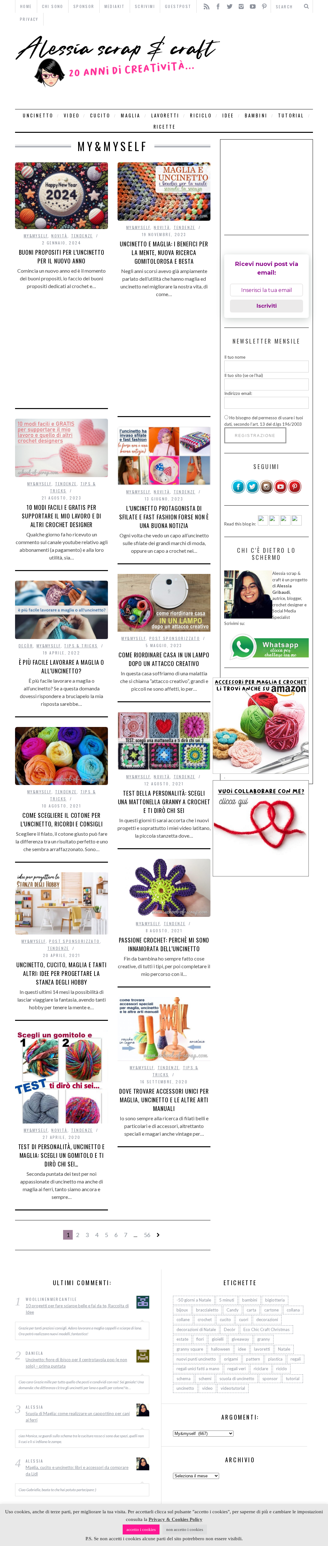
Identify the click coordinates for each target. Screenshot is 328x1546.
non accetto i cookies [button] (184, 1529)
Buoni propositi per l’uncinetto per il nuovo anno (61, 256)
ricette (164, 126)
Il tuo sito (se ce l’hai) (243, 375)
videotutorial (233, 1388)
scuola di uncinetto (236, 1378)
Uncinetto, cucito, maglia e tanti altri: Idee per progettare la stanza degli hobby (61, 973)
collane (183, 1319)
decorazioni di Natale (196, 1329)
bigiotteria (275, 1300)
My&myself (36, 235)
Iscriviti (267, 306)
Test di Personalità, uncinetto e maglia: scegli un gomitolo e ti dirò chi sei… (61, 1155)
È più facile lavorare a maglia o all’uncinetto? (61, 666)
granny (263, 1339)
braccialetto (207, 1309)
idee (228, 115)
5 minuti (226, 1300)
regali (296, 1359)
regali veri (236, 1368)
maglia (130, 115)
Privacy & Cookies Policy (175, 1519)
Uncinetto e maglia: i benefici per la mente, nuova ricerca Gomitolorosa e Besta (164, 252)
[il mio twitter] (252, 492)
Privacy (29, 19)
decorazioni (267, 1319)
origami (231, 1359)
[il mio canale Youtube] (281, 492)
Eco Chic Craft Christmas (266, 1329)
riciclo (200, 115)
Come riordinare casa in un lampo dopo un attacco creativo (164, 659)
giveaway (240, 1339)
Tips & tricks (81, 645)
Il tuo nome (234, 357)
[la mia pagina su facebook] (238, 492)
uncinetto (38, 115)
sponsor (270, 1378)
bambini (256, 115)
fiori (200, 1339)
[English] (263, 523)
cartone (271, 1309)
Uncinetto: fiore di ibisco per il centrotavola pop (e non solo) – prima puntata (76, 1363)
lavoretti (165, 115)
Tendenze (82, 235)
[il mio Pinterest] (295, 492)
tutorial (291, 115)
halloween (220, 1349)
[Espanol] (285, 523)
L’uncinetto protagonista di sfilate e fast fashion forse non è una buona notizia (164, 517)
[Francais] (296, 523)
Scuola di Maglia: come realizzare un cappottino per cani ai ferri (78, 1416)
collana (293, 1309)
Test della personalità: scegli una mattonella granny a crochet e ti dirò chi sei (164, 802)
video (71, 115)
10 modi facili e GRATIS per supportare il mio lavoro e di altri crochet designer (61, 516)
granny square (189, 1349)
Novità (59, 235)
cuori (243, 1319)
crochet (205, 1319)
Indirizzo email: (238, 393)
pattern (253, 1359)
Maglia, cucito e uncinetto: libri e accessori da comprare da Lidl (77, 1470)
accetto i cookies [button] (141, 1529)
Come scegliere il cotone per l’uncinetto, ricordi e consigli (61, 819)
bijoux (182, 1309)
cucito (100, 115)
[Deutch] (274, 523)
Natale (284, 1349)
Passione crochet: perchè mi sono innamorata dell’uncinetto (164, 944)
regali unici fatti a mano (197, 1368)
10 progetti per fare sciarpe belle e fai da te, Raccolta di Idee (77, 1309)
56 (147, 1234)
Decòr (26, 645)
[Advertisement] (268, 67)
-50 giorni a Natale (193, 1300)
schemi (205, 1378)
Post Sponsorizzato (174, 638)
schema (183, 1378)
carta (251, 1309)
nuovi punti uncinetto (196, 1359)
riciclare (261, 1368)
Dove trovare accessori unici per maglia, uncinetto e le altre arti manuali (164, 1100)
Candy (232, 1309)
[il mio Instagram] (266, 492)
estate (182, 1339)
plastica (275, 1359)
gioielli (218, 1339)
